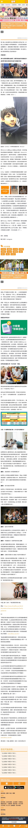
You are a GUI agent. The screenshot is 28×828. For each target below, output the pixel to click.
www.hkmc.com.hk (13, 634)
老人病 (8, 805)
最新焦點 (3, 793)
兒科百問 (20, 803)
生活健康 (15, 802)
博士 (3, 254)
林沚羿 (9, 251)
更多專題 (18, 805)
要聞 (7, 793)
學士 (8, 254)
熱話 (10, 793)
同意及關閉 (14, 822)
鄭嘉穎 (9, 249)
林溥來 (3, 249)
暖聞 (14, 793)
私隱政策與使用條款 (13, 819)
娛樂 (2, 32)
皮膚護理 (13, 805)
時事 (19, 4)
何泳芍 (13, 254)
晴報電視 (8, 4)
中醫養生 (20, 802)
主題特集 (14, 4)
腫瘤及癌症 (4, 803)
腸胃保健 (15, 803)
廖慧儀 (15, 251)
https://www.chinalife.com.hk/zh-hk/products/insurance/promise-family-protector (12, 608)
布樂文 (21, 249)
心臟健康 (9, 803)
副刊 (23, 4)
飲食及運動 (9, 802)
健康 (2, 4)
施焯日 (3, 251)
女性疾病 (3, 805)
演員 (21, 251)
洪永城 (15, 249)
